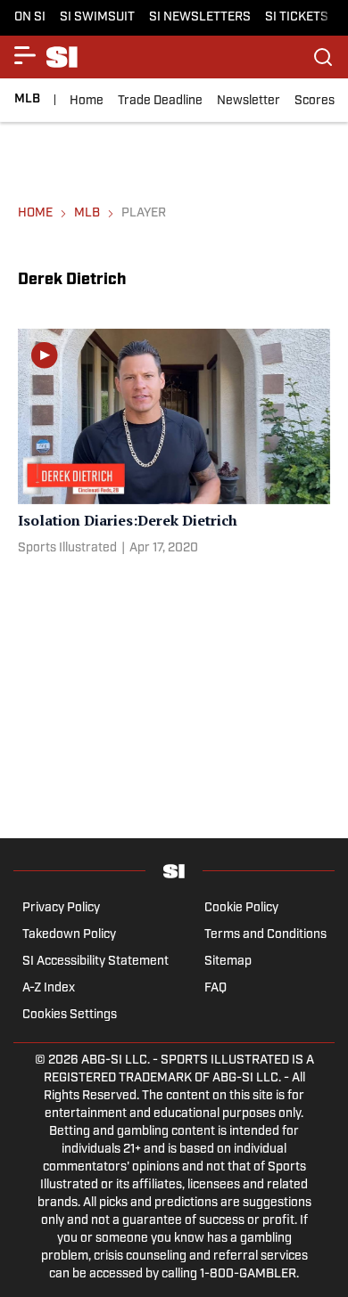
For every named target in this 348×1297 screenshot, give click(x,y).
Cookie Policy (241, 908)
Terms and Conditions (265, 935)
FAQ (215, 988)
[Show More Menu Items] (25, 55)
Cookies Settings (69, 1015)
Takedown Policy (69, 935)
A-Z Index (48, 988)
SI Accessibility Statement (95, 961)
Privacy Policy (61, 908)
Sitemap (228, 961)
